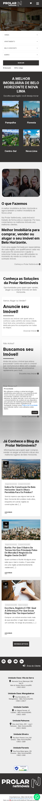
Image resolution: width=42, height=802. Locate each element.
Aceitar (35, 412)
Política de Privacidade (30, 405)
